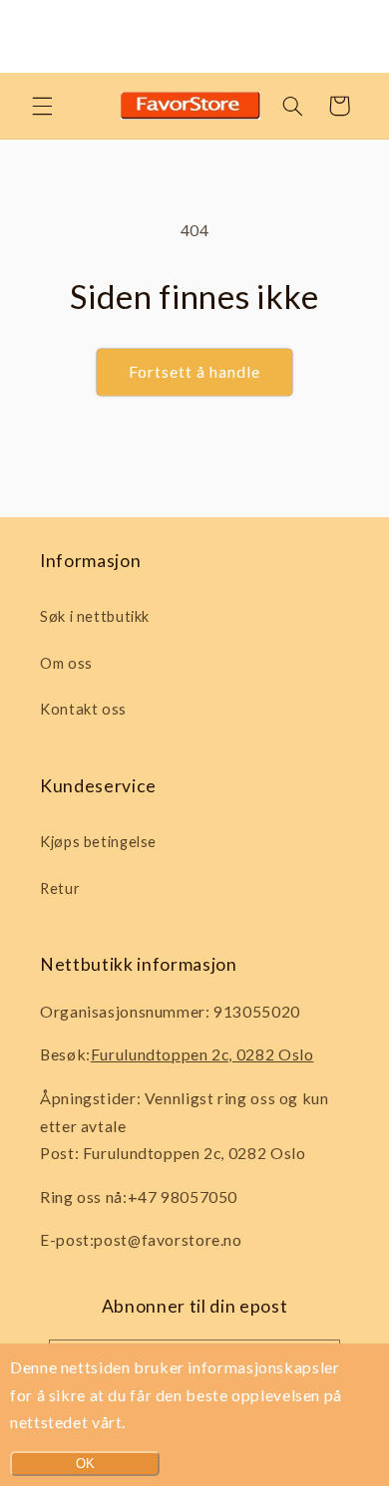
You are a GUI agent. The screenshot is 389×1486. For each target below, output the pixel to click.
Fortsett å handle (195, 371)
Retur (60, 888)
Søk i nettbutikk (95, 616)
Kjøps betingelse (98, 841)
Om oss (66, 663)
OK (85, 1463)
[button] (42, 106)
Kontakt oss (83, 709)
